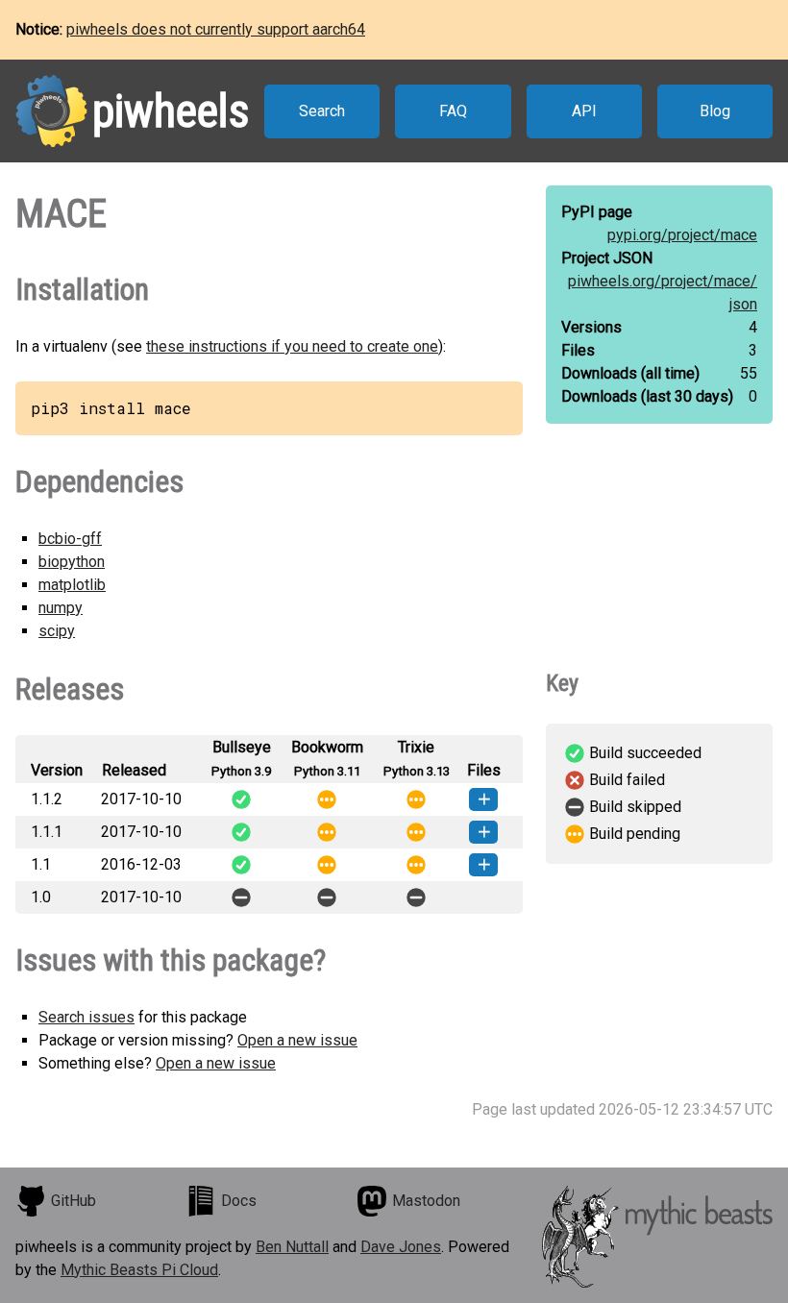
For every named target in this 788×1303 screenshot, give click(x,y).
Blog (715, 111)
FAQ (453, 111)
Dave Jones (400, 1247)
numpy (60, 608)
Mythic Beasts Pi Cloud (139, 1270)
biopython (71, 562)
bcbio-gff (70, 538)
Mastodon (426, 1201)
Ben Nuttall (292, 1247)
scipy (56, 631)
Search (322, 111)
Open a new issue (297, 1040)
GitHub (73, 1201)
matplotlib (72, 585)
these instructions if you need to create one (292, 346)
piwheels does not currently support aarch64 (215, 29)
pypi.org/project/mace (682, 235)
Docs (239, 1201)
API (584, 111)
